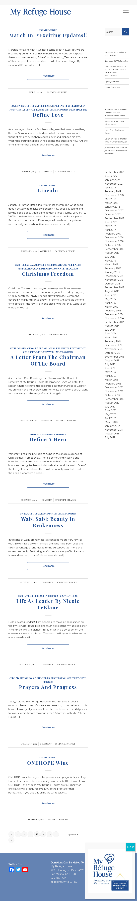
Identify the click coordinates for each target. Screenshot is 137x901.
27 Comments (46, 664)
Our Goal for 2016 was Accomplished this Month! (116, 112)
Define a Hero (48, 439)
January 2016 (112, 272)
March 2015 (111, 306)
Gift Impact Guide (112, 81)
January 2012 (112, 425)
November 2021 (114, 183)
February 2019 (113, 191)
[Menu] (124, 12)
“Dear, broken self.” (113, 87)
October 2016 (112, 245)
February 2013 (113, 383)
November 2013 (114, 349)
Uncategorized (48, 30)
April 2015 (110, 302)
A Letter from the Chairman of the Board (48, 360)
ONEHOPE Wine (48, 762)
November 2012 (114, 391)
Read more (48, 75)
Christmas (28, 264)
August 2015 (112, 291)
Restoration (72, 105)
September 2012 (114, 398)
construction (25, 348)
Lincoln (48, 190)
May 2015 (110, 299)
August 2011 (112, 433)
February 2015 (113, 310)
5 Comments (47, 582)
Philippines (44, 105)
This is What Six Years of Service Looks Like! (116, 140)
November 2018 (114, 195)
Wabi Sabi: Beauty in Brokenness (48, 522)
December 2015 (114, 275)
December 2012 (114, 387)
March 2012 (111, 422)
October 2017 (113, 214)
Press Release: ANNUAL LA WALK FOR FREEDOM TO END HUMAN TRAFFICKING (116, 71)
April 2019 (110, 187)
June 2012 (110, 410)
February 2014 (113, 341)
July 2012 (110, 406)
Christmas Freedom (48, 273)
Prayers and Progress (48, 687)
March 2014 (111, 337)
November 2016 (114, 241)
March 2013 (111, 379)
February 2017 (113, 233)
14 (43, 834)
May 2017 (110, 226)
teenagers (42, 109)
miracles (40, 264)
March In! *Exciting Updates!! (48, 35)
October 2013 (112, 352)
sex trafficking (43, 268)
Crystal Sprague (58, 92)
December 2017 (114, 210)
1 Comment (45, 251)
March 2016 (111, 264)
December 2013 (114, 345)
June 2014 (111, 333)
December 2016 (114, 237)
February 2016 (113, 268)
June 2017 (111, 222)
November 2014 (114, 318)
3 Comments (45, 171)
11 (24, 834)
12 (30, 834)
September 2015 (114, 287)
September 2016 (114, 249)
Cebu (18, 264)
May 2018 (110, 199)
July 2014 (110, 329)
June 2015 (110, 295)
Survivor (29, 109)
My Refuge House (27, 105)
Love (13, 105)
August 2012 (112, 402)
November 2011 (114, 429)
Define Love (48, 114)
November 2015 (114, 279)
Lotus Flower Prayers (114, 123)
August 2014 (112, 325)
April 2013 (110, 375)
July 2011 (110, 437)
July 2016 (110, 256)
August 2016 (112, 252)
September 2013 (114, 356)
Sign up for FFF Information (116, 61)
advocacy (35, 434)
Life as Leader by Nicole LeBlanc (48, 604)
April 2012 (110, 418)
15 (49, 834)
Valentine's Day (78, 109)
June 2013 (110, 368)
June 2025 (111, 176)
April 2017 (110, 229)
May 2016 (110, 260)
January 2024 (112, 179)
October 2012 (112, 395)
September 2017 (114, 218)
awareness (48, 434)
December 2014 (114, 314)
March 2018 (111, 202)
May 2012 (110, 414)
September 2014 (114, 322)
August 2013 (112, 360)
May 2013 (110, 372)
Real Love (58, 105)
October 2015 (112, 283)
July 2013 (110, 364)
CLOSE (130, 847)
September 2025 (114, 172)
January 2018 (112, 206)
